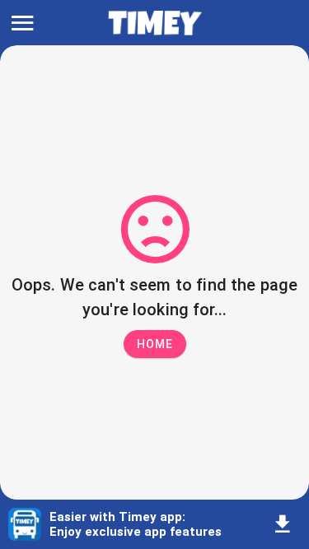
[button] (155, 344)
